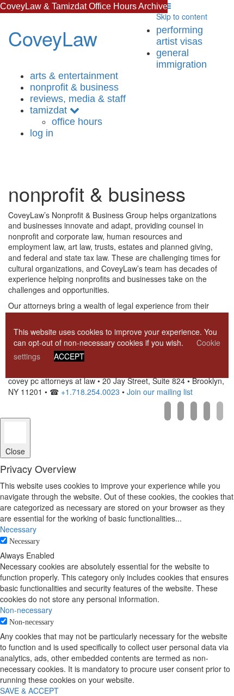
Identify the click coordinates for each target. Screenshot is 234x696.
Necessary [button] (18, 529)
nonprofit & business (74, 87)
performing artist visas (179, 36)
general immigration (181, 58)
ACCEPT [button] (69, 356)
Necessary (24, 541)
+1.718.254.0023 (90, 391)
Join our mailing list (160, 391)
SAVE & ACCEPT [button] (29, 690)
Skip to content (181, 16)
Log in (41, 133)
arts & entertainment (74, 75)
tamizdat (48, 110)
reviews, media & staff (78, 98)
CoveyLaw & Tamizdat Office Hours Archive (84, 6)
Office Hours (77, 121)
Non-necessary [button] (26, 609)
